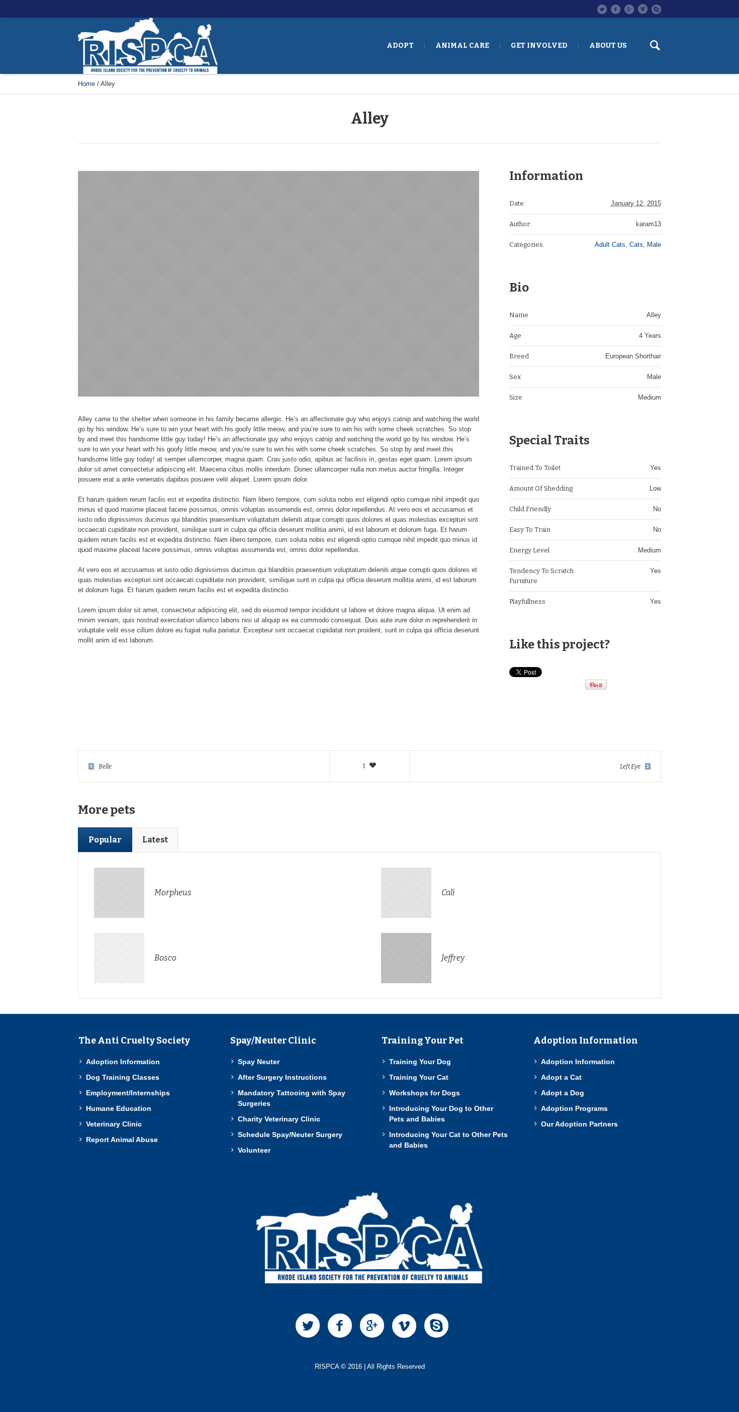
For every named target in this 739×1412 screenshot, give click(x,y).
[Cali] (406, 892)
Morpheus (173, 892)
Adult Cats (610, 244)
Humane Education (118, 1108)
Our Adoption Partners (579, 1124)
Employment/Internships (128, 1093)
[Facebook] (615, 9)
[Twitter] (602, 9)
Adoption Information (123, 1062)
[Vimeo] (642, 9)
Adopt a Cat (561, 1077)
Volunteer (254, 1150)
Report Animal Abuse (122, 1140)
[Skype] (656, 9)
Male (654, 244)
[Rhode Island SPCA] (369, 1237)
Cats (636, 244)
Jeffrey (453, 958)
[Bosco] (119, 957)
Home (86, 83)
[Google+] (629, 9)
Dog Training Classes (122, 1077)
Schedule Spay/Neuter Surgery (290, 1135)
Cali (448, 892)
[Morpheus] (119, 892)
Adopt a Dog (562, 1093)
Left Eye (630, 766)
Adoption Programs (574, 1108)
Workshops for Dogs (424, 1093)
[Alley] (278, 284)
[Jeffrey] (406, 957)
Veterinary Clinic (114, 1124)
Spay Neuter (259, 1062)
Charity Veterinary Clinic (279, 1119)
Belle (105, 766)
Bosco (165, 958)
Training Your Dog (420, 1062)
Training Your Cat (418, 1077)
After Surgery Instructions (282, 1077)
